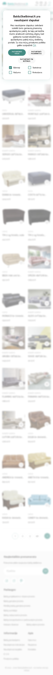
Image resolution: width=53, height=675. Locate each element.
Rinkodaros (37, 72)
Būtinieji (16, 68)
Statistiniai (37, 68)
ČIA (34, 45)
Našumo (17, 72)
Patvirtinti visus (17, 52)
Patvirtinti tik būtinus (26, 60)
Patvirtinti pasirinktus (36, 52)
